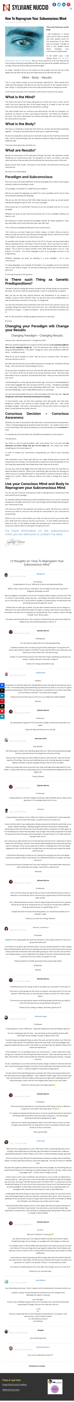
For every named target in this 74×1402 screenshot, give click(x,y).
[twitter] (59, 4)
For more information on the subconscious (37, 530)
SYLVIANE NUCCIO (30, 7)
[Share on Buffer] (2, 706)
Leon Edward (41, 1280)
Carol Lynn (41, 1141)
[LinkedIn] (64, 4)
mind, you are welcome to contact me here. (34, 534)
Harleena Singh (41, 1016)
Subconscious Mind (22, 22)
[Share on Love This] (2, 711)
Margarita (41, 574)
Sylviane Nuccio (42, 1347)
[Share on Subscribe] (2, 716)
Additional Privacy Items (10, 1390)
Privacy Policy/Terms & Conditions (14, 1384)
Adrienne (40, 809)
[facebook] (54, 4)
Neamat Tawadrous (40, 927)
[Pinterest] (68, 4)
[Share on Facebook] (2, 685)
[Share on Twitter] (2, 690)
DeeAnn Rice (40, 673)
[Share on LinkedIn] (2, 695)
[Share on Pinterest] (2, 701)
